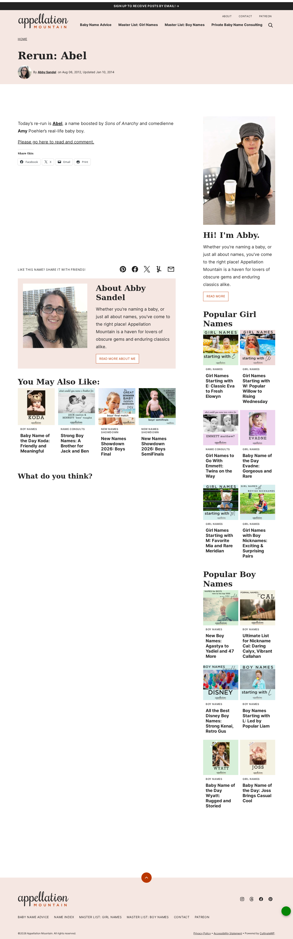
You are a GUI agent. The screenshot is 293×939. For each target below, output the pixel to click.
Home (22, 39)
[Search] (270, 25)
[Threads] (251, 899)
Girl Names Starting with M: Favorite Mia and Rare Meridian (219, 540)
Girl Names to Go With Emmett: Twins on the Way (220, 466)
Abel (57, 123)
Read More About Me (117, 358)
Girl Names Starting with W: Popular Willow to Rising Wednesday (256, 388)
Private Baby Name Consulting (236, 25)
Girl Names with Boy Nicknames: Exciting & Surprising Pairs (255, 543)
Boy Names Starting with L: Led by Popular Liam (256, 718)
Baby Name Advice (96, 25)
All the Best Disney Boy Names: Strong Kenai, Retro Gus (219, 721)
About (227, 16)
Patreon (265, 16)
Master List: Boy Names (185, 25)
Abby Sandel (47, 72)
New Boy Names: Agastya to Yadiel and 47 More (220, 646)
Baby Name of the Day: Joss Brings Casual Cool (257, 793)
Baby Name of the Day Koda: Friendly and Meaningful (35, 443)
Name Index (64, 917)
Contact (245, 16)
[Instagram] (242, 899)
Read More (216, 296)
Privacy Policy (202, 933)
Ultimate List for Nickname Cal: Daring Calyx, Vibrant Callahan (257, 646)
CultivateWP (267, 933)
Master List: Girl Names (138, 25)
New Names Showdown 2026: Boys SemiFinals (153, 446)
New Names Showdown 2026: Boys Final (113, 446)
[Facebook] (261, 899)
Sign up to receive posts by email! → (146, 6)
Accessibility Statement (228, 933)
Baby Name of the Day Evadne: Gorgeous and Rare (257, 466)
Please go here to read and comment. (56, 141)
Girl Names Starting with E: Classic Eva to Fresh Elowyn (220, 386)
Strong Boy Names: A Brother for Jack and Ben (75, 443)
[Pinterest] (270, 899)
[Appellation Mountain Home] (43, 21)
